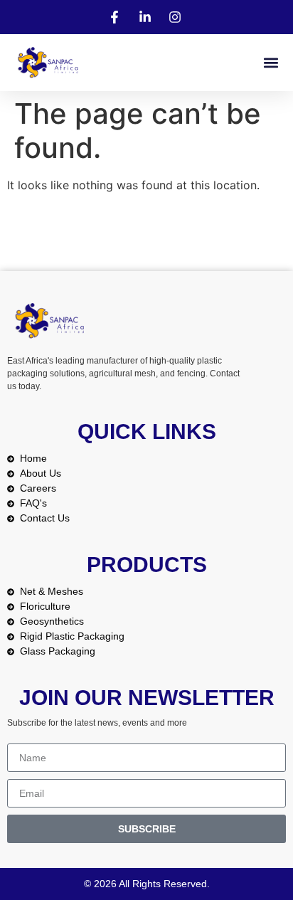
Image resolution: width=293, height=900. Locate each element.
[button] (270, 63)
